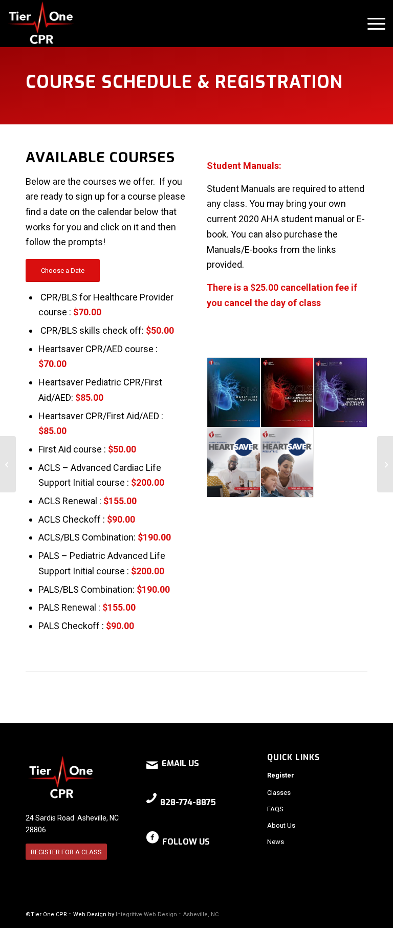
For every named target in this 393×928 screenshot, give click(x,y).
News (275, 842)
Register (280, 775)
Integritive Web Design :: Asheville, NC (167, 914)
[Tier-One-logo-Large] (41, 24)
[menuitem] (371, 24)
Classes (279, 792)
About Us (281, 825)
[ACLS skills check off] (8, 464)
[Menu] (371, 24)
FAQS (275, 809)
